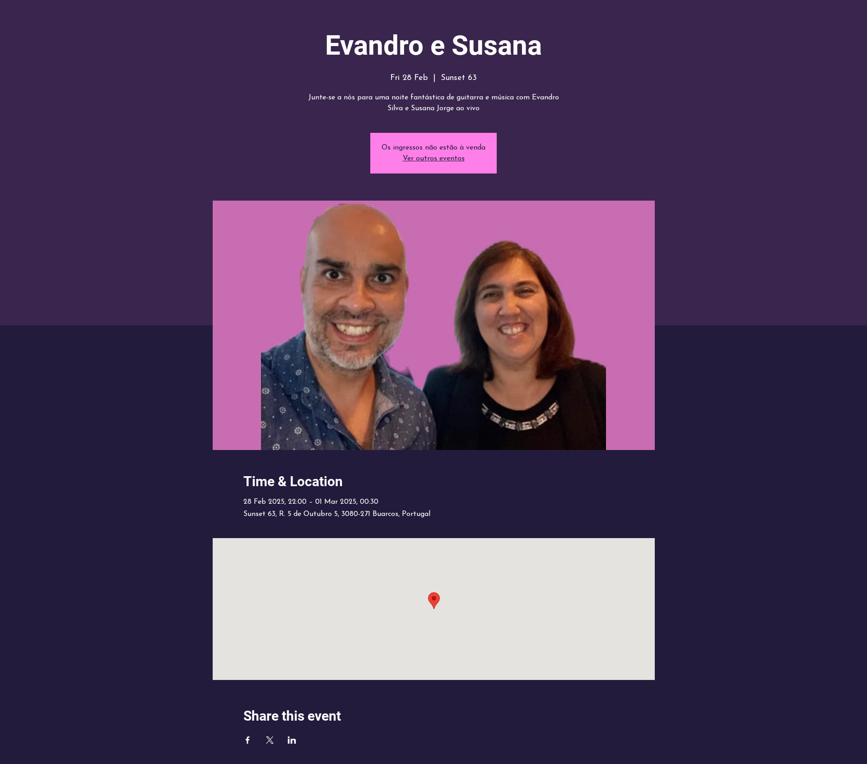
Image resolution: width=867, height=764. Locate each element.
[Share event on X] (270, 740)
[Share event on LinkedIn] (292, 740)
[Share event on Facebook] (247, 740)
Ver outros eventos (434, 158)
